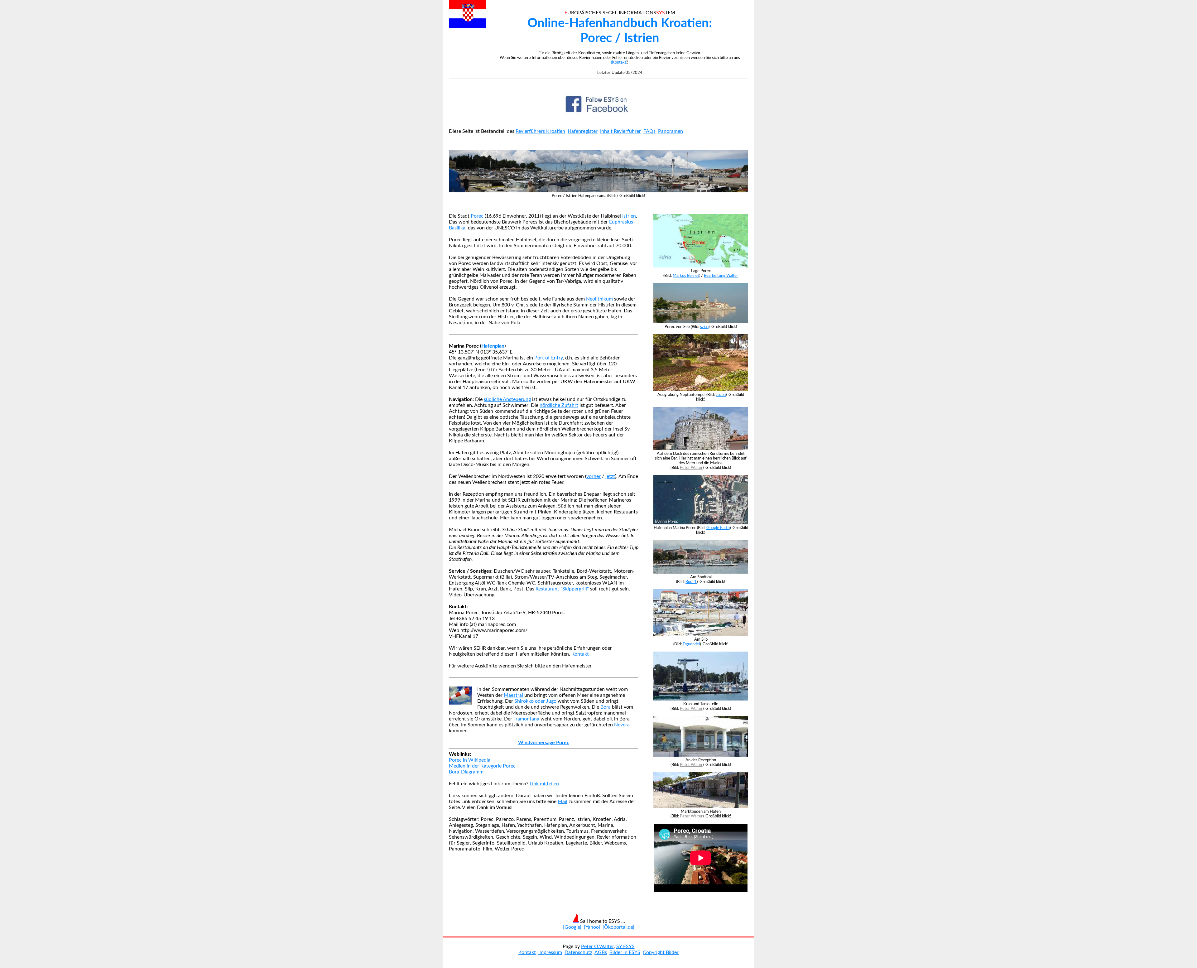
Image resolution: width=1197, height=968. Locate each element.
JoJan (721, 395)
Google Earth (718, 528)
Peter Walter (691, 468)
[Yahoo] (592, 927)
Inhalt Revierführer (620, 131)
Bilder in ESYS (624, 952)
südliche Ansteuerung (507, 399)
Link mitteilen (544, 783)
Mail (562, 801)
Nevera (622, 724)
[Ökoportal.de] (618, 927)
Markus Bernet (686, 275)
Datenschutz (578, 952)
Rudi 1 (691, 582)
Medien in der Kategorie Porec (482, 765)
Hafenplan (492, 346)
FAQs (649, 131)
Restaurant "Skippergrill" (562, 588)
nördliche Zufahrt (559, 405)
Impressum (550, 952)
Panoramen (670, 131)
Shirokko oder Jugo (535, 701)
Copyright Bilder (661, 952)
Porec (477, 216)
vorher (593, 476)
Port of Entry (548, 357)
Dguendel (691, 644)
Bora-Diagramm (466, 771)
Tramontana (526, 718)
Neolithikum (599, 298)
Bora (605, 707)
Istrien (629, 216)
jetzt (610, 476)
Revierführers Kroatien (540, 131)
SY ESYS (625, 946)
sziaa (704, 327)
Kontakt (580, 654)
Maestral (513, 695)
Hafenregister (583, 131)
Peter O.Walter (597, 946)
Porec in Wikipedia (469, 760)
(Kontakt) (619, 62)
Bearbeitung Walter (721, 275)
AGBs (600, 952)
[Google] (572, 927)
